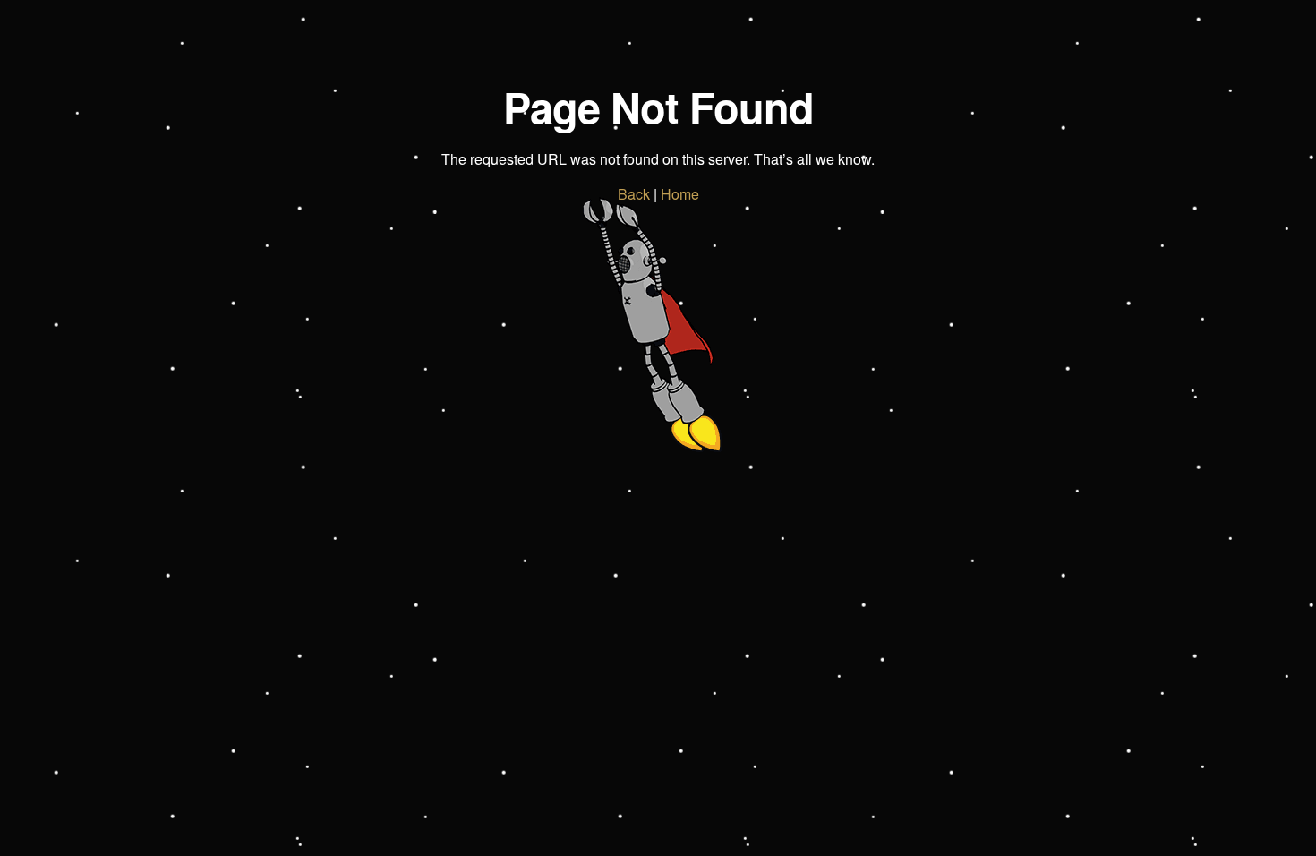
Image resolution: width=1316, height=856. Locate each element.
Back (634, 194)
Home (680, 194)
